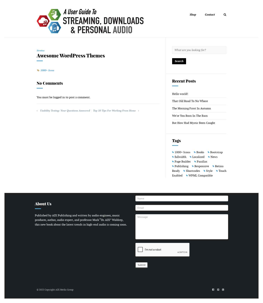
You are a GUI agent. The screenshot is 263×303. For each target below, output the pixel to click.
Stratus (41, 50)
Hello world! (180, 94)
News (214, 157)
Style (209, 171)
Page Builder (183, 161)
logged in (59, 97)
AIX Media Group (64, 289)
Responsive (201, 166)
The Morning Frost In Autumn (191, 108)
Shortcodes (193, 171)
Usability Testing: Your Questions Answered (65, 110)
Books (200, 152)
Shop (193, 14)
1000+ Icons (47, 70)
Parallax (202, 161)
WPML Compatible (201, 175)
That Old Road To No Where (190, 101)
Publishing (181, 166)
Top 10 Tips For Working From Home (114, 110)
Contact (210, 14)
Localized (198, 157)
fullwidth (180, 157)
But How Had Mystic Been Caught (193, 123)
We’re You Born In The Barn (190, 116)
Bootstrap (216, 152)
